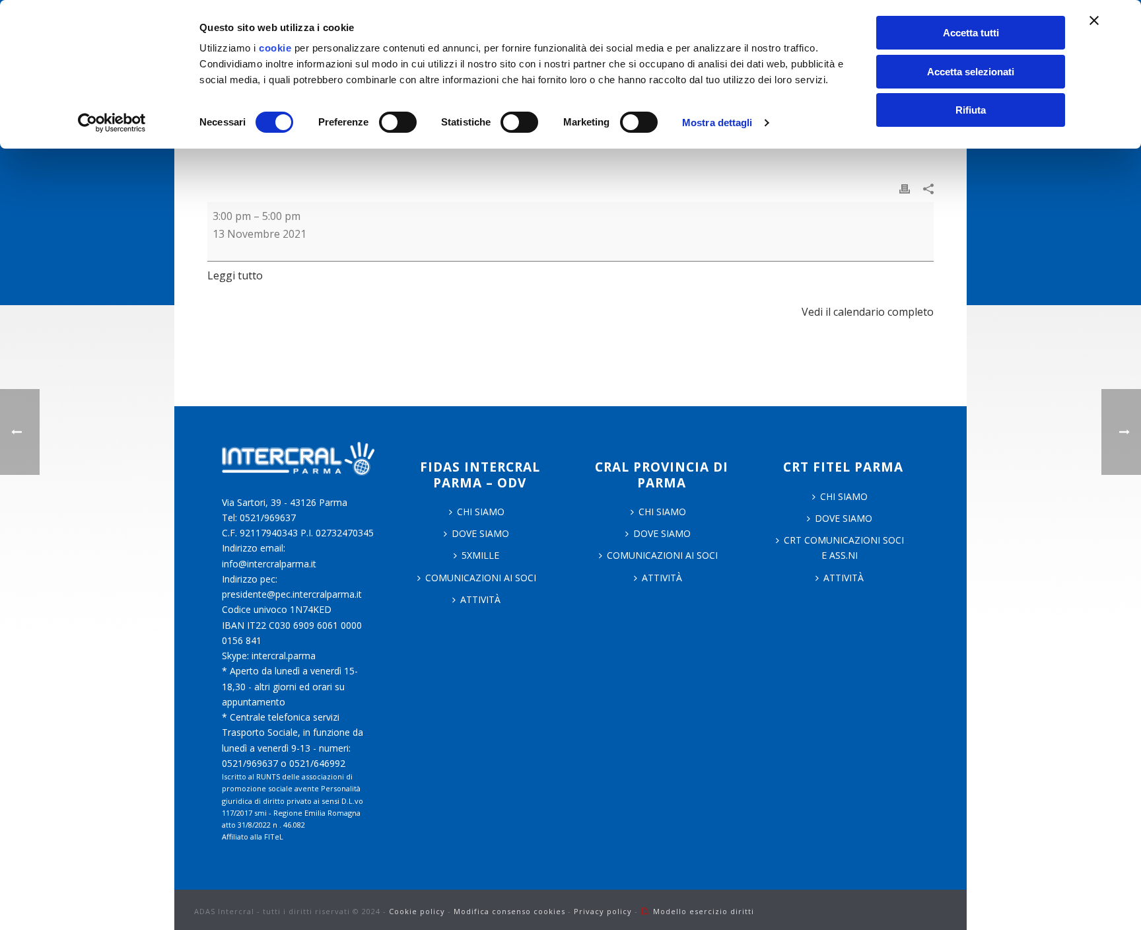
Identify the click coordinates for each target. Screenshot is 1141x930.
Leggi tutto (235, 275)
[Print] (904, 188)
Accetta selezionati (970, 71)
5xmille (480, 555)
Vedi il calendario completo (868, 311)
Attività (480, 599)
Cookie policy (417, 911)
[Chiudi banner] (1094, 20)
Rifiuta (970, 110)
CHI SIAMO (480, 511)
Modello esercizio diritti (703, 911)
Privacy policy (603, 911)
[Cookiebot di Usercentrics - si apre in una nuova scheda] (112, 123)
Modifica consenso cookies (509, 911)
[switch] (398, 122)
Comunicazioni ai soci (480, 577)
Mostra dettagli (717, 122)
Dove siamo (480, 533)
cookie (275, 48)
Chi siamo (662, 511)
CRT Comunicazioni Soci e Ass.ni (844, 547)
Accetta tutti (971, 32)
